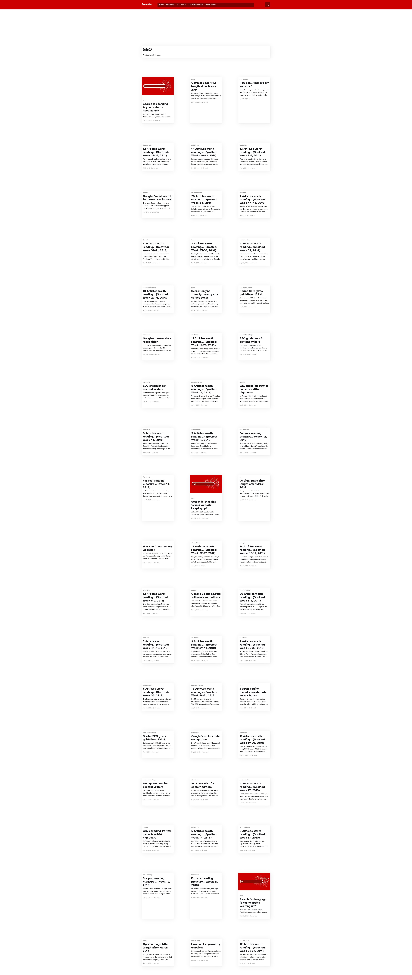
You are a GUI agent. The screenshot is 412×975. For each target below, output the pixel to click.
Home (161, 5)
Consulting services (196, 5)
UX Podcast (181, 5)
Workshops (170, 5)
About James (211, 5)
